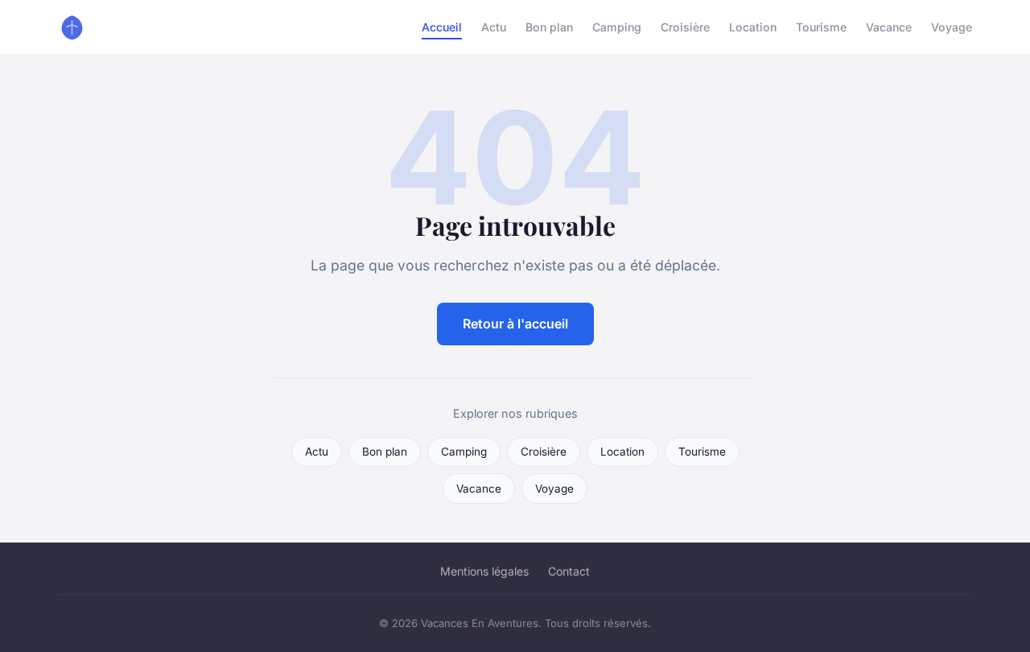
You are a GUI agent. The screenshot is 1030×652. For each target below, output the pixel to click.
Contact (569, 571)
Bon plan (549, 27)
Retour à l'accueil (515, 324)
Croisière (685, 27)
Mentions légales (484, 571)
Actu (493, 27)
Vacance (889, 27)
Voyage (951, 27)
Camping (616, 27)
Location (753, 27)
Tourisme (821, 27)
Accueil (442, 27)
